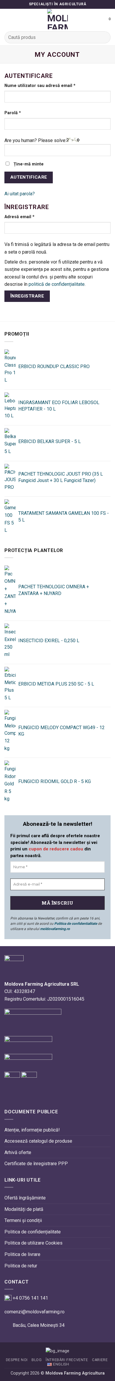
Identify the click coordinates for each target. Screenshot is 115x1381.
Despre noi (17, 1360)
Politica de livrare (22, 1254)
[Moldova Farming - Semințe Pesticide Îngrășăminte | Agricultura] (57, 19)
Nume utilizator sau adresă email (51, 85)
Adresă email (30, 216)
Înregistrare (27, 296)
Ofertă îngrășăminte (25, 1198)
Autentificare (28, 177)
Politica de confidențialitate (32, 1232)
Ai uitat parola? (19, 193)
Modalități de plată (23, 1209)
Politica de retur (20, 1266)
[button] (8, 19)
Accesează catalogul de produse (38, 1141)
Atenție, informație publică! (32, 1130)
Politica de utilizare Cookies (33, 1243)
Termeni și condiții (23, 1220)
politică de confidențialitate (57, 284)
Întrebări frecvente (67, 1360)
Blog (37, 1360)
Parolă (24, 112)
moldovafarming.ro (55, 929)
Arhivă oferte (17, 1152)
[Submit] (103, 37)
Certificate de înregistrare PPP (36, 1163)
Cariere (100, 1360)
